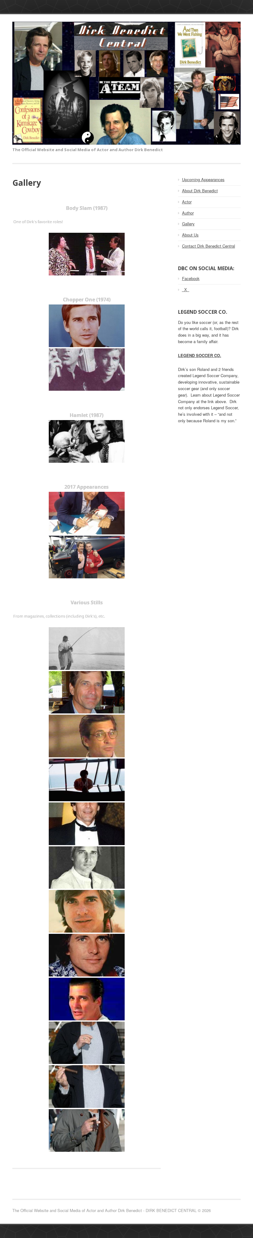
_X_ (185, 289)
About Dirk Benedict (200, 191)
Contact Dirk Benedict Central (208, 246)
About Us (190, 235)
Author (188, 213)
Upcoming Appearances (203, 179)
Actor (187, 202)
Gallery (188, 224)
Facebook (191, 278)
